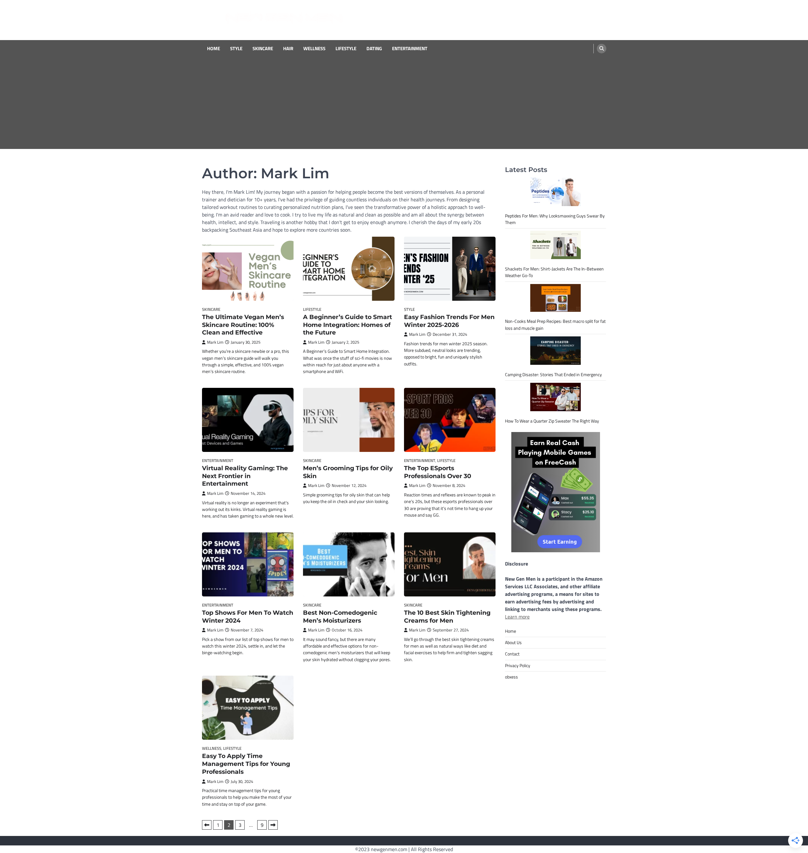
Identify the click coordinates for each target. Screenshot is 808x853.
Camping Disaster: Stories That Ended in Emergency (553, 374)
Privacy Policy (517, 665)
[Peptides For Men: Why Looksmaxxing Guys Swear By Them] (555, 192)
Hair (288, 48)
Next (273, 825)
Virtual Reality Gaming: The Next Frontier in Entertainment (245, 476)
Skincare (262, 48)
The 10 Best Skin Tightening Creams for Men (447, 616)
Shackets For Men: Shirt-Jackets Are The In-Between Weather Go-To (554, 272)
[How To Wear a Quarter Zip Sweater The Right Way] (555, 397)
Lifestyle (346, 48)
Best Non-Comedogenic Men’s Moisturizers (340, 616)
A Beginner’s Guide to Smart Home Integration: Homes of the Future (347, 324)
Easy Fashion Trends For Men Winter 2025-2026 (449, 321)
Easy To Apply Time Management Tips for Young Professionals (246, 763)
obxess (511, 676)
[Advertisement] (404, 105)
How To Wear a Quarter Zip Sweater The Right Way (552, 421)
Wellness (314, 48)
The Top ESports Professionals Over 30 (437, 472)
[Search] (601, 48)
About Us (513, 642)
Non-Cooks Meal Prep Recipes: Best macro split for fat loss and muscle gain (555, 324)
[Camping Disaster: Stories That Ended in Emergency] (555, 350)
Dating (374, 48)
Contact (512, 653)
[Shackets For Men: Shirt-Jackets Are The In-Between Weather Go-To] (555, 245)
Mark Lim (215, 342)
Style (236, 48)
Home (213, 48)
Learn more (517, 616)
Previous (206, 825)
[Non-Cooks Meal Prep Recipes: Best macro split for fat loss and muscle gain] (555, 298)
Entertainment (409, 48)
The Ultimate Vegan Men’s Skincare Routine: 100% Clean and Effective (243, 324)
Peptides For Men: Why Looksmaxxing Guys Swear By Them (555, 219)
